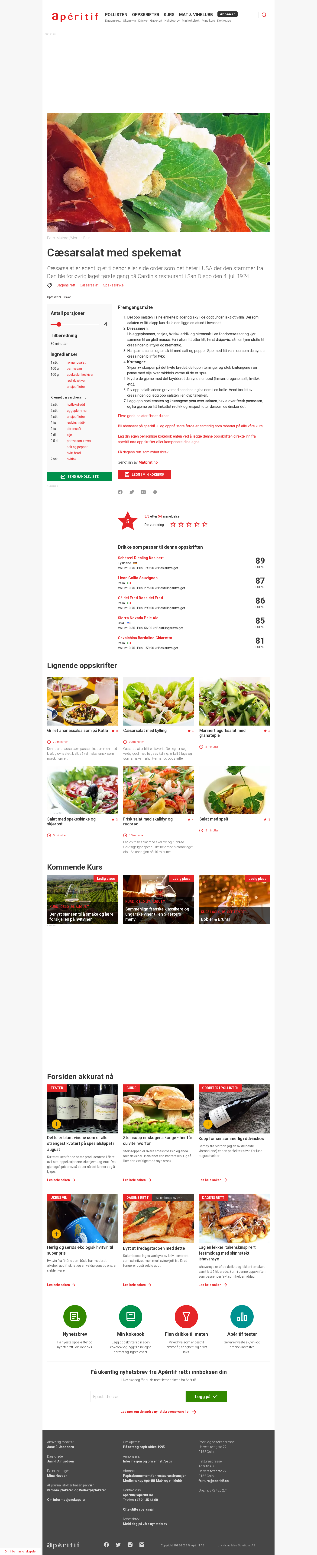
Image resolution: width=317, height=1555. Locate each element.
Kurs (169, 14)
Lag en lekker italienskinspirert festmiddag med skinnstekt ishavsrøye (227, 1253)
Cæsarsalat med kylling (145, 730)
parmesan (74, 368)
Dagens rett (113, 20)
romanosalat (76, 362)
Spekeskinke (113, 285)
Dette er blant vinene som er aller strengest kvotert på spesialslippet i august (80, 1143)
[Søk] (264, 15)
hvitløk (71, 459)
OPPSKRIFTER (145, 14)
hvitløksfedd (76, 404)
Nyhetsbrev (172, 20)
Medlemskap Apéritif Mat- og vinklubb (152, 1480)
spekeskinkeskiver (80, 374)
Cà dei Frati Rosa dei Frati (140, 598)
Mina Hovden (57, 1476)
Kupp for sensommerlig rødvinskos (231, 1138)
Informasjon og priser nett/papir (148, 1461)
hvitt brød (74, 453)
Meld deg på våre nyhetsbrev (145, 1524)
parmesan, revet (79, 441)
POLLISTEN (116, 14)
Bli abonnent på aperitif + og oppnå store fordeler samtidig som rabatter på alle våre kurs (190, 426)
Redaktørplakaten (93, 1490)
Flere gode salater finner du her (143, 416)
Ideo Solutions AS (243, 1545)
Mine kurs (208, 20)
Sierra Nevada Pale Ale (138, 618)
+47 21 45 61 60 (146, 1500)
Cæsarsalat (89, 285)
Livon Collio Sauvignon (138, 578)
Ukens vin (129, 20)
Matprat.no (148, 462)
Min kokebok (191, 20)
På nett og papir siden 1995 (144, 1447)
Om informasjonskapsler (66, 1500)
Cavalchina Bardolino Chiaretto (145, 638)
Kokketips (224, 20)
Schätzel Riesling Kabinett (141, 558)
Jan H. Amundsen (60, 1461)
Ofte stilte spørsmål (138, 1509)
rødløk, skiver (76, 380)
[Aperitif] (75, 17)
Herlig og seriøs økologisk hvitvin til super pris (80, 1250)
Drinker (143, 20)
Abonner (227, 14)
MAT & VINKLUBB (196, 14)
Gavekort (156, 20)
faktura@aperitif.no (214, 1481)
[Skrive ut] (155, 491)
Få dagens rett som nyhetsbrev (143, 452)
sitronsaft (74, 429)
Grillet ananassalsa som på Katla (77, 730)
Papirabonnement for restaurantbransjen (154, 1476)
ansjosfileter (76, 387)
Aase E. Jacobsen (60, 1447)
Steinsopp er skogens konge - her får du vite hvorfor (157, 1140)
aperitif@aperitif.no (138, 1495)
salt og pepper (77, 447)
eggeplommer (77, 410)
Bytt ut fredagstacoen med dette (154, 1248)
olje (69, 435)
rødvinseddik (76, 423)
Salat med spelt (213, 819)
